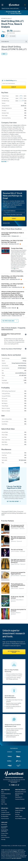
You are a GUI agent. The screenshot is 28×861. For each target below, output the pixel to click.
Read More (4, 161)
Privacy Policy (4, 833)
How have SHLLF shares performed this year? (11, 334)
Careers (3, 800)
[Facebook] (11, 785)
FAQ (2, 804)
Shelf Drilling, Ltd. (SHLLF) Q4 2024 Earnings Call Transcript (12, 277)
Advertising (4, 824)
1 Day (3, 54)
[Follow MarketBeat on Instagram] (17, 785)
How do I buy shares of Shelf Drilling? (11, 348)
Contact (3, 802)
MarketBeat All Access (20, 791)
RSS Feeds (3, 835)
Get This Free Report (13, 501)
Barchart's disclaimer (16, 858)
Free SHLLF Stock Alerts (15, 13)
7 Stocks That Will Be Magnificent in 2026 (14, 487)
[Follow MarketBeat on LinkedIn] (15, 785)
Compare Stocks (5, 812)
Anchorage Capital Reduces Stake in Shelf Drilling (12, 233)
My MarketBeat (4, 816)
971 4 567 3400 (22, 375)
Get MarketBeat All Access (14, 652)
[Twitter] (9, 785)
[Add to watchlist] (2, 36)
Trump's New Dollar (17, 248)
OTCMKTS (23, 358)
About (2, 791)
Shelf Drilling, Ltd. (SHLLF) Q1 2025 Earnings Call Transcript (12, 241)
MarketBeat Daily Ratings (19, 794)
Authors (3, 795)
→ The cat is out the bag (11, 11)
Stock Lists (4, 810)
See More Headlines (8, 320)
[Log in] (25, 5)
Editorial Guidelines (6, 793)
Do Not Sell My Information (4, 830)
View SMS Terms (6, 223)
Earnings (17, 814)
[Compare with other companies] (6, 36)
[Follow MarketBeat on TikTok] (18, 785)
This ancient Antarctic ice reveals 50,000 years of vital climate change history (12, 304)
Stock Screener (5, 818)
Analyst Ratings (19, 810)
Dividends (17, 812)
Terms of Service (5, 837)
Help (5, 804)
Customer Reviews (19, 799)
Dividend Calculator (6, 814)
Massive (15, 851)
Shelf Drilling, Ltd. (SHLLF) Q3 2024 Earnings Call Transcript (12, 284)
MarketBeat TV (18, 797)
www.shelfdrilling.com (20, 373)
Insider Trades (18, 816)
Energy (24, 360)
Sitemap (3, 839)
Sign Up (13, 87)
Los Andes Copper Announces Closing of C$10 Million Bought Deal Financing (13, 313)
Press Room (4, 797)
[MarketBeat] (14, 5)
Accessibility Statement (4, 827)
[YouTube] (13, 785)
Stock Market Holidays (20, 818)
